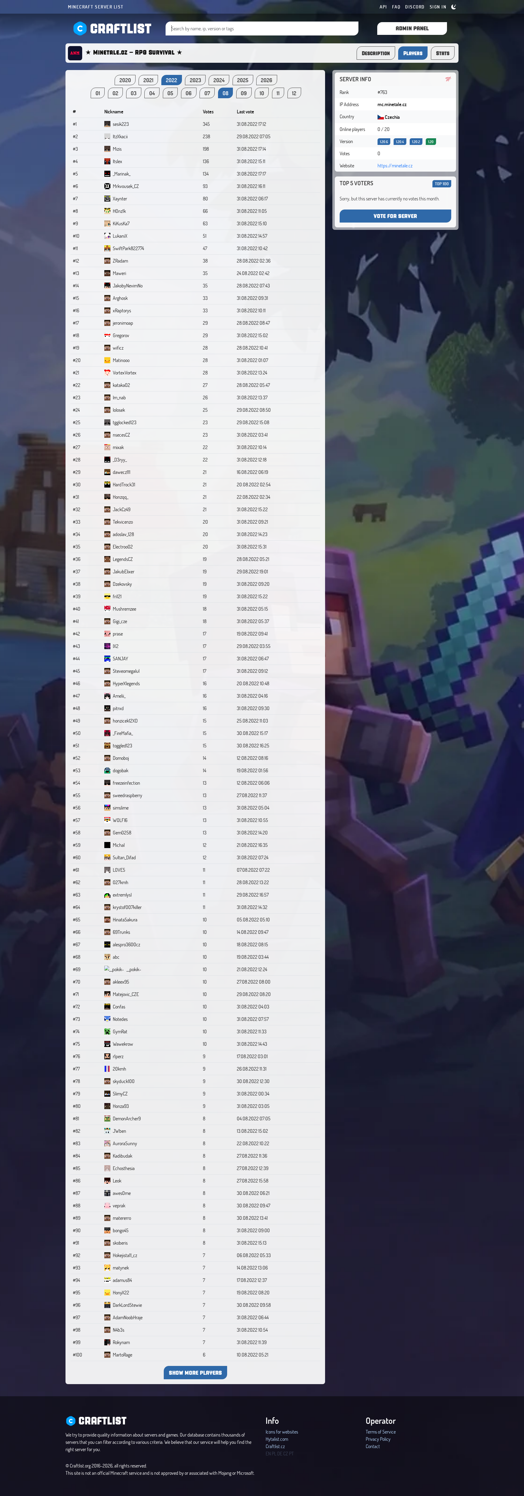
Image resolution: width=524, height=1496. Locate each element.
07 (207, 93)
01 (98, 93)
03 (133, 93)
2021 (148, 80)
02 (115, 93)
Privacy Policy (378, 1439)
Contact (373, 1446)
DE (279, 1453)
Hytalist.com (277, 1439)
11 (278, 93)
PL (274, 1453)
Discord (415, 7)
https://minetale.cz (395, 165)
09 (244, 93)
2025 (242, 80)
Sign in (438, 7)
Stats (442, 53)
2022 (171, 80)
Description (376, 53)
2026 (266, 80)
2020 (125, 80)
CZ (285, 1453)
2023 (195, 80)
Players (412, 53)
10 (262, 93)
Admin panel (412, 28)
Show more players (195, 1372)
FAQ (396, 7)
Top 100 (442, 183)
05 (170, 93)
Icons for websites (282, 1431)
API (383, 7)
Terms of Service (381, 1431)
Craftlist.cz (275, 1446)
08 (225, 93)
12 (294, 93)
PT (291, 1453)
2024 (219, 80)
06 (189, 93)
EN (268, 1453)
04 (152, 93)
